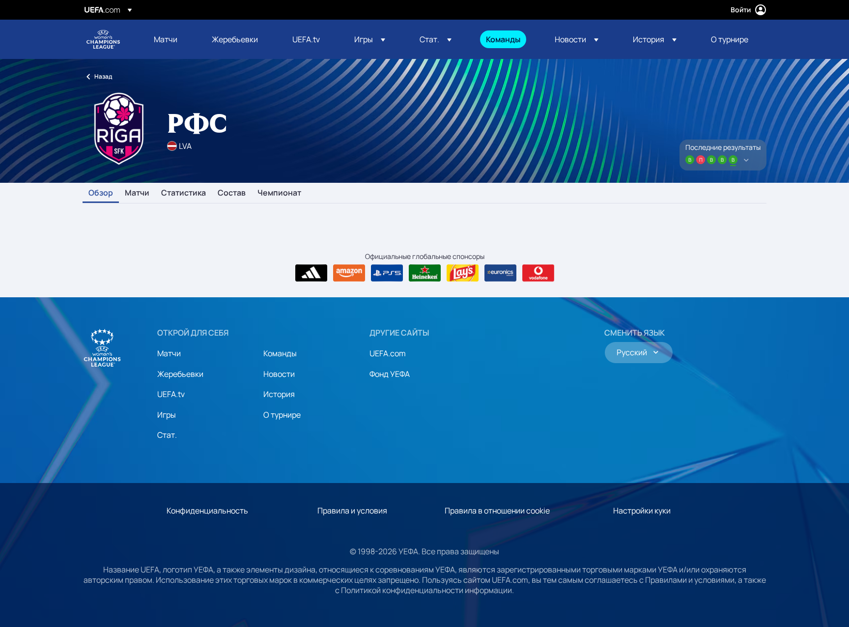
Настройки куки (642, 510)
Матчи (137, 193)
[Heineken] (425, 273)
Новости (279, 374)
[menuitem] (170, 39)
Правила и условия (352, 510)
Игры (166, 414)
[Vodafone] (538, 273)
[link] (165, 39)
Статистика (183, 193)
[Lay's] (463, 273)
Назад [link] (103, 76)
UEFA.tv (171, 394)
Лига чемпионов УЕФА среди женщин (103, 39)
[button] (370, 39)
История (279, 394)
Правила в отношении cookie (497, 510)
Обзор (100, 193)
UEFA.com (387, 353)
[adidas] (311, 273)
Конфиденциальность (207, 510)
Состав (232, 193)
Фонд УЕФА (389, 374)
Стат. (167, 434)
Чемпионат (279, 193)
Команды (280, 353)
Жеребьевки (180, 374)
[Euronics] (500, 273)
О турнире (282, 414)
